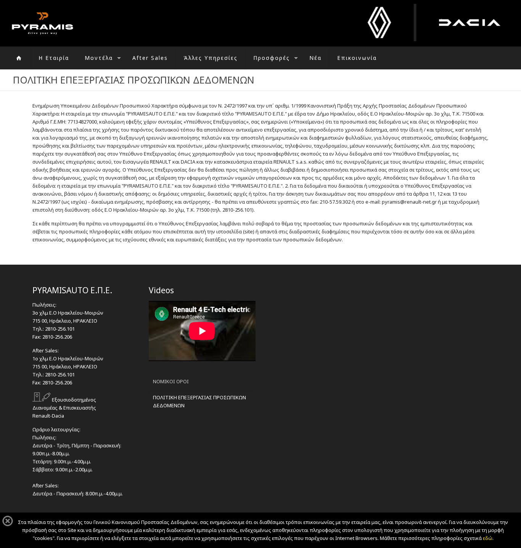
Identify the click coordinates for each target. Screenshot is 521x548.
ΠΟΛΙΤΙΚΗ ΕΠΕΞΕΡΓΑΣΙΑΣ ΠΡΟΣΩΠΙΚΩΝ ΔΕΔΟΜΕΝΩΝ (199, 401)
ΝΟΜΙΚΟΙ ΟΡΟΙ (171, 381)
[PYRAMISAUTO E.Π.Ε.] (42, 23)
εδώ (487, 538)
